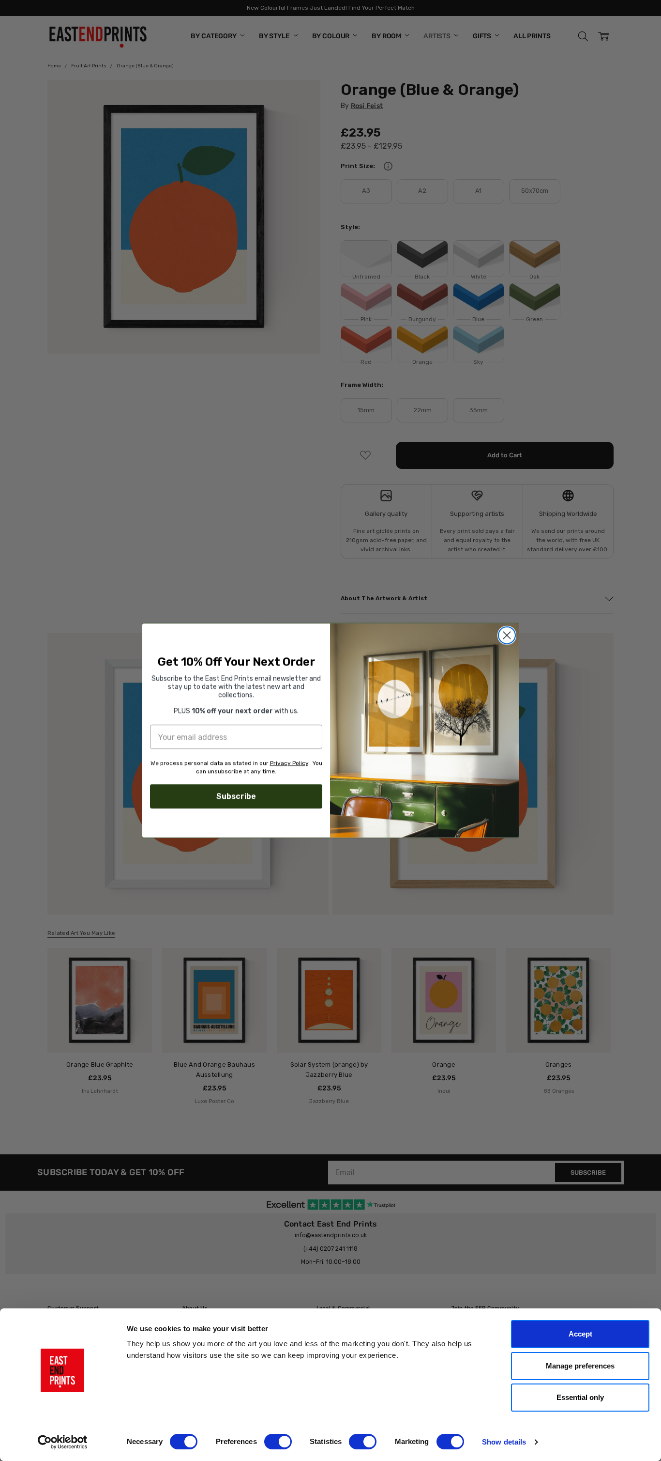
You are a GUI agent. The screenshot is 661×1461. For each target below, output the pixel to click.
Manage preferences (580, 1366)
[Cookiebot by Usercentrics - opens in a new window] (62, 1442)
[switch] (278, 1441)
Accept (580, 1334)
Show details (504, 1442)
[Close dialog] (506, 635)
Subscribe (236, 796)
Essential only (580, 1397)
